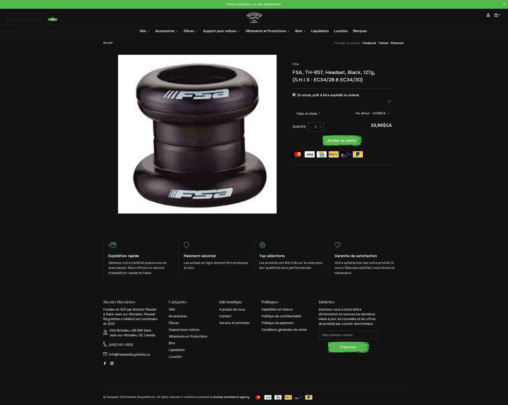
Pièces (189, 31)
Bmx (298, 31)
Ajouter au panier (342, 140)
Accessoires (165, 31)
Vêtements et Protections (265, 31)
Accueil (108, 42)
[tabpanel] (197, 134)
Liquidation (320, 31)
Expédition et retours (277, 309)
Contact (225, 316)
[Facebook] (104, 364)
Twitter (383, 43)
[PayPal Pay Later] (358, 155)
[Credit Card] (322, 155)
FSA (295, 64)
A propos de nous (232, 309)
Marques (360, 31)
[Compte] (489, 15)
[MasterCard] (297, 155)
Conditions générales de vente (284, 330)
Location (341, 31)
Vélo (143, 31)
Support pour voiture (219, 31)
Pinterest (397, 43)
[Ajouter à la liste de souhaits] (389, 102)
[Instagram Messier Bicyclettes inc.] (112, 364)
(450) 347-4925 (121, 345)
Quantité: (299, 126)
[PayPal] (334, 155)
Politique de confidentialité (281, 316)
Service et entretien (234, 323)
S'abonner (348, 347)
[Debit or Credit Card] (346, 155)
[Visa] (310, 155)
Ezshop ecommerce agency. (232, 397)
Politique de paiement (278, 323)
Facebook (369, 43)
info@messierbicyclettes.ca (129, 354)
